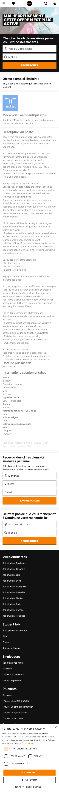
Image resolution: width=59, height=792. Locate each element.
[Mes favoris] (13, 3)
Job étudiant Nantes (13, 598)
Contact (7, 642)
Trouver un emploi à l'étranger (18, 706)
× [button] (55, 727)
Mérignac (8, 442)
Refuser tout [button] (29, 780)
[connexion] (54, 3)
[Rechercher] (47, 3)
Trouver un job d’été (13, 718)
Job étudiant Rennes (13, 610)
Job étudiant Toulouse (14, 615)
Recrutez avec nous (13, 662)
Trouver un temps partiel (15, 712)
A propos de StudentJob (15, 630)
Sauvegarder (30, 500)
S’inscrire (7, 668)
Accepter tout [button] (29, 772)
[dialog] (29, 758)
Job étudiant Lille (11, 574)
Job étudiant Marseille (14, 592)
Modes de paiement (13, 680)
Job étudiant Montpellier (15, 586)
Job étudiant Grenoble (14, 569)
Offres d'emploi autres (28, 442)
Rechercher (29, 541)
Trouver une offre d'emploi (16, 700)
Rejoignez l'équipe (12, 648)
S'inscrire (7, 695)
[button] (29, 786)
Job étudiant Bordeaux (14, 563)
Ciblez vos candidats (13, 674)
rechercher (29, 65)
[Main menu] (3, 3)
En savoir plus (28, 743)
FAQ (5, 636)
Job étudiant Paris (12, 604)
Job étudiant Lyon (12, 580)
